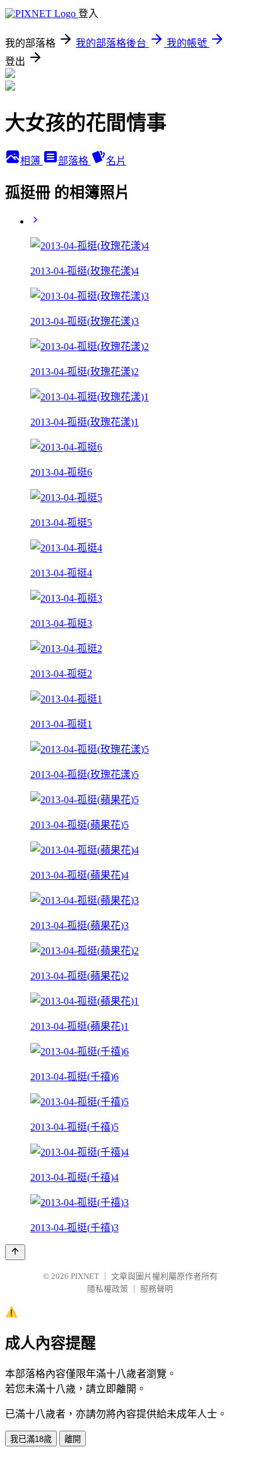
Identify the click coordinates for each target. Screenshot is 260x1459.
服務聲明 (156, 1288)
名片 (116, 160)
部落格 (74, 160)
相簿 (31, 160)
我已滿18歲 (31, 1439)
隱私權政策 (107, 1288)
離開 (72, 1439)
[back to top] (15, 1252)
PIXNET (85, 1276)
